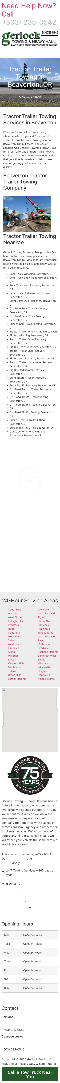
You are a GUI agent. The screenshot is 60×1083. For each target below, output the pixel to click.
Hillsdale (43, 663)
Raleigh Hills (15, 621)
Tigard (42, 617)
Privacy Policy (16, 858)
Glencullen (44, 609)
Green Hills (14, 674)
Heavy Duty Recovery (30, 556)
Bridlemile (44, 625)
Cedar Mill (14, 632)
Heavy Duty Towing (30, 550)
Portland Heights (48, 651)
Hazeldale (44, 628)
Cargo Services (30, 574)
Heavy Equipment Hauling (30, 568)
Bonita (41, 659)
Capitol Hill (44, 674)
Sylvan (12, 659)
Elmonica (13, 648)
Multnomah (44, 644)
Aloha (11, 651)
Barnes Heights (17, 678)
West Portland (46, 613)
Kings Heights (46, 678)
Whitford (13, 613)
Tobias (12, 671)
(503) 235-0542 (30, 516)
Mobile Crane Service (30, 562)
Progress (13, 625)
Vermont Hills (16, 663)
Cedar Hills (14, 609)
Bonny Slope (45, 621)
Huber (11, 628)
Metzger (13, 655)
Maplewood (15, 667)
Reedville (43, 648)
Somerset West (47, 655)
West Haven (15, 644)
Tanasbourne (45, 632)
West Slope (15, 617)
